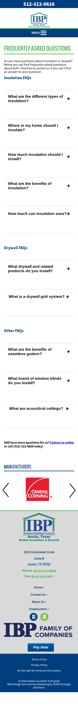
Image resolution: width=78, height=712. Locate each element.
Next (72, 490)
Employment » (39, 609)
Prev (5, 490)
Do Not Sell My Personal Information (39, 671)
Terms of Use (39, 659)
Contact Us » (39, 595)
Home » (39, 587)
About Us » (39, 602)
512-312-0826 (39, 4)
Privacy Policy (39, 665)
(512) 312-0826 (45, 570)
